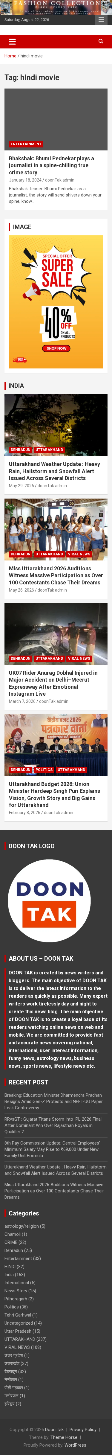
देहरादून (10, 1371)
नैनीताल (10, 1379)
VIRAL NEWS (79, 554)
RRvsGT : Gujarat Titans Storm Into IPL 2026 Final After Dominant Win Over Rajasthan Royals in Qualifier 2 (53, 1125)
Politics (44, 770)
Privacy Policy (83, 1429)
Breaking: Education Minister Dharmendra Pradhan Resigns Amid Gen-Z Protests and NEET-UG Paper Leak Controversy (53, 1101)
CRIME (10, 1242)
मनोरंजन (11, 1395)
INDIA (16, 385)
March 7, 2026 (22, 701)
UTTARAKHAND (49, 450)
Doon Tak (54, 1429)
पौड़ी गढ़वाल (13, 1387)
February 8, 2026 (24, 812)
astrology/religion (21, 1226)
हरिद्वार (9, 1404)
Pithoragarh (15, 1299)
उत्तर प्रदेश (13, 1355)
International (16, 1282)
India (9, 1274)
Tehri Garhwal (17, 1315)
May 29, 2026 (21, 485)
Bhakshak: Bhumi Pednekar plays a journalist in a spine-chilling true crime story (51, 165)
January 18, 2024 (25, 180)
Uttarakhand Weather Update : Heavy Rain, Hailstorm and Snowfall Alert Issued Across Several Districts (54, 471)
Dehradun (20, 450)
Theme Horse (63, 1437)
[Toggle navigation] (12, 41)
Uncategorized (18, 1323)
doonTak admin (59, 180)
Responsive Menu (101, 20)
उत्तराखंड (11, 1363)
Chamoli (12, 1234)
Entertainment (26, 144)
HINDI (10, 1266)
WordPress (75, 1445)
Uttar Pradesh (17, 1331)
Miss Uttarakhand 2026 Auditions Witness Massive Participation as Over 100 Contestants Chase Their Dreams (56, 575)
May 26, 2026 (21, 590)
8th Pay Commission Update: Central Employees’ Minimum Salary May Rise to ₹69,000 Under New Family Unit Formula (52, 1149)
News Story (15, 1290)
